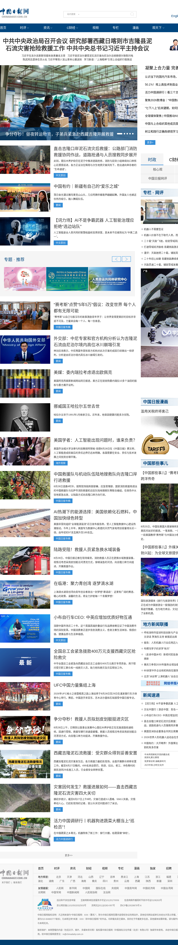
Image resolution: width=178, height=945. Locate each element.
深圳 (169, 881)
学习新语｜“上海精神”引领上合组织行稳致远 (108, 59)
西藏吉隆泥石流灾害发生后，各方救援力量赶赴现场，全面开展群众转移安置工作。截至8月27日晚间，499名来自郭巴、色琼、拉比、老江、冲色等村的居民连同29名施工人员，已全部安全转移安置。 (95, 765)
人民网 (59, 888)
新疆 (159, 881)
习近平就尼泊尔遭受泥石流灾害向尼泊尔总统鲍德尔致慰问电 (100, 55)
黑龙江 (124, 876)
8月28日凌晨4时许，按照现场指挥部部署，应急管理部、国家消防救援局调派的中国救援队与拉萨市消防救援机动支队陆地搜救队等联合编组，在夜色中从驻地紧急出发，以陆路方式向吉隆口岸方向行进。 (95, 490)
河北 (80, 876)
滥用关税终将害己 (155, 411)
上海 (136, 876)
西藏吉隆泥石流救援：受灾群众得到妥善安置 (95, 753)
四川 (105, 881)
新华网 (73, 888)
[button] (119, 133)
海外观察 (61, 463)
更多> (150, 142)
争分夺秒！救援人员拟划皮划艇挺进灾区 (91, 719)
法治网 (106, 892)
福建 (168, 876)
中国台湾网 (167, 888)
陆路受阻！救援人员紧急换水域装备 (87, 549)
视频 (95, 28)
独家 (153, 868)
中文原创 (61, 175)
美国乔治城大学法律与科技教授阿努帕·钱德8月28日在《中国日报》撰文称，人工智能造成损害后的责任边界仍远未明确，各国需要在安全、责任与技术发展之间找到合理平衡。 (95, 452)
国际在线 (101, 888)
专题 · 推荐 (14, 259)
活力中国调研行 (64, 839)
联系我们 (17, 882)
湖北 (40, 881)
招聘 (169, 868)
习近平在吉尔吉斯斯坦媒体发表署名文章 (43, 55)
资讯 (46, 28)
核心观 (157, 169)
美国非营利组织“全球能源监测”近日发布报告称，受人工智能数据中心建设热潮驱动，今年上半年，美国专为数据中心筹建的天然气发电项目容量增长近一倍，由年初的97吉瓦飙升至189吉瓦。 (95, 528)
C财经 (71, 28)
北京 (58, 876)
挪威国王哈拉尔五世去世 (77, 406)
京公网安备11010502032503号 (71, 905)
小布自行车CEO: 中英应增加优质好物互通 (93, 617)
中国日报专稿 (63, 327)
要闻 (58, 205)
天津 (69, 876)
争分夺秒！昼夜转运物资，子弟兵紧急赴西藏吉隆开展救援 (59, 134)
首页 (3, 28)
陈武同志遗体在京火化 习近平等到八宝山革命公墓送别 (52, 59)
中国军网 (56, 892)
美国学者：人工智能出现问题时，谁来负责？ (95, 440)
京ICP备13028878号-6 (130, 905)
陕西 (148, 881)
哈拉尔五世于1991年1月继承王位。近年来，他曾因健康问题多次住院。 (92, 414)
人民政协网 (91, 892)
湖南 (51, 881)
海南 (83, 881)
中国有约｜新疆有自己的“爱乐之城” (86, 186)
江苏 (147, 876)
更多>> (68, 855)
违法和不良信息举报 (66, 900)
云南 (126, 881)
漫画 (135, 28)
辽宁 (101, 876)
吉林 (112, 876)
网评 (159, 192)
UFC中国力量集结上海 (75, 685)
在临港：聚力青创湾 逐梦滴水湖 (83, 583)
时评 (23, 28)
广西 (72, 881)
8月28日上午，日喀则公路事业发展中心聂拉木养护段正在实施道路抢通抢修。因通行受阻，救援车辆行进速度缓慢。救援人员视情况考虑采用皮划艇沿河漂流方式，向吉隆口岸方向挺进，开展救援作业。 (95, 731)
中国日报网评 (157, 178)
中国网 (86, 888)
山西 (90, 876)
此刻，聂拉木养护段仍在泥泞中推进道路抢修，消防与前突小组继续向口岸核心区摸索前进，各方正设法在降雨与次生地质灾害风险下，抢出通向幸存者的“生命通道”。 (95, 165)
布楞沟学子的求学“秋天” (157, 648)
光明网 (41, 892)
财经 (89, 868)
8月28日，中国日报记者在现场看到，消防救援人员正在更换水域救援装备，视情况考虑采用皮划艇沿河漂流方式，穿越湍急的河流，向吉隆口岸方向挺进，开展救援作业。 (95, 562)
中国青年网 (131, 888)
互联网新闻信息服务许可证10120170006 (100, 900)
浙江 (158, 876)
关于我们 (6, 882)
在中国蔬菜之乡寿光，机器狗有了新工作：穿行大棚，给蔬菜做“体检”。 (92, 833)
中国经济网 (149, 888)
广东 (62, 881)
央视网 (115, 888)
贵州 (116, 881)
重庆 (94, 881)
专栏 (115, 28)
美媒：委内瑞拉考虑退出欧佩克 (83, 372)
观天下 (157, 28)
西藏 (137, 881)
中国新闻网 (73, 892)
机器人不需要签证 (153, 229)
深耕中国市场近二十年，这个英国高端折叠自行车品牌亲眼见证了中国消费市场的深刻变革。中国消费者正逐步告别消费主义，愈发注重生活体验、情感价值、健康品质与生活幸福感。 (95, 630)
